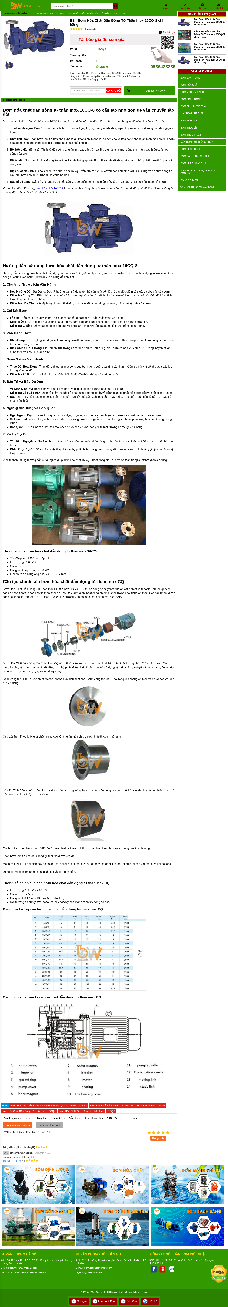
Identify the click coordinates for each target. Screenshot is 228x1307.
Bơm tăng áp (188, 120)
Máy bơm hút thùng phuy (196, 142)
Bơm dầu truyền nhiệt (194, 156)
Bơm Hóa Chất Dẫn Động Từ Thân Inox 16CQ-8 (29, 1111)
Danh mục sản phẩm (16, 14)
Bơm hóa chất (61, 14)
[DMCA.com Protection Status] (219, 1282)
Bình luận (90, 29)
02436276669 (38, 1272)
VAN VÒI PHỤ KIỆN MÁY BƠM (197, 187)
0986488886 (163, 66)
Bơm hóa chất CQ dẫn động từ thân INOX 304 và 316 (97, 14)
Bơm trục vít (188, 127)
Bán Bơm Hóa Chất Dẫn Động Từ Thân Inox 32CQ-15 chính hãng (209, 47)
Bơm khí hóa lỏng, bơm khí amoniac (197, 172)
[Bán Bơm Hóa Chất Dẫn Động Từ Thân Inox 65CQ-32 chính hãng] (184, 39)
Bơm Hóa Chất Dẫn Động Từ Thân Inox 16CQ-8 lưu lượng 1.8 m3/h (48, 1105)
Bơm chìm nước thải (193, 106)
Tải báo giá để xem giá (102, 39)
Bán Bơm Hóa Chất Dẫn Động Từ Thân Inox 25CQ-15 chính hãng (209, 60)
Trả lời (6, 1160)
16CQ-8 (111, 1111)
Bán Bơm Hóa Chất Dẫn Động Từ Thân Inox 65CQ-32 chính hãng (209, 34)
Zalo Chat (132, 1301)
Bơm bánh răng (190, 77)
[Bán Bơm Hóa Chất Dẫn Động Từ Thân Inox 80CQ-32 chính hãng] (184, 26)
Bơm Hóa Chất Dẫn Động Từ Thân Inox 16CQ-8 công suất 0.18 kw (127, 1105)
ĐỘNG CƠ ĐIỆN (189, 180)
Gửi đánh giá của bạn (17, 1125)
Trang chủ (45, 14)
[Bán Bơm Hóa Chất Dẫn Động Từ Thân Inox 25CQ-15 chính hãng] (184, 64)
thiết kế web (112, 1292)
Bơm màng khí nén (192, 92)
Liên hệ (152, 1301)
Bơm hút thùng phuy (193, 163)
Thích (18, 1160)
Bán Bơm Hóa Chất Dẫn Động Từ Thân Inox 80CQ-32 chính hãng (209, 22)
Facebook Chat (106, 1301)
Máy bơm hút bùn (191, 113)
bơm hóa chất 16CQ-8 (49, 188)
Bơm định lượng (190, 99)
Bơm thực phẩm (190, 135)
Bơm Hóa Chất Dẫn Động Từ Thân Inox (81, 1111)
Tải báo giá (168, 32)
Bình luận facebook (49, 1125)
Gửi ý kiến (158, 1138)
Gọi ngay (81, 1301)
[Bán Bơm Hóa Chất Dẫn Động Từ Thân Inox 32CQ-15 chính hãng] (184, 52)
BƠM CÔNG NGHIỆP (191, 149)
